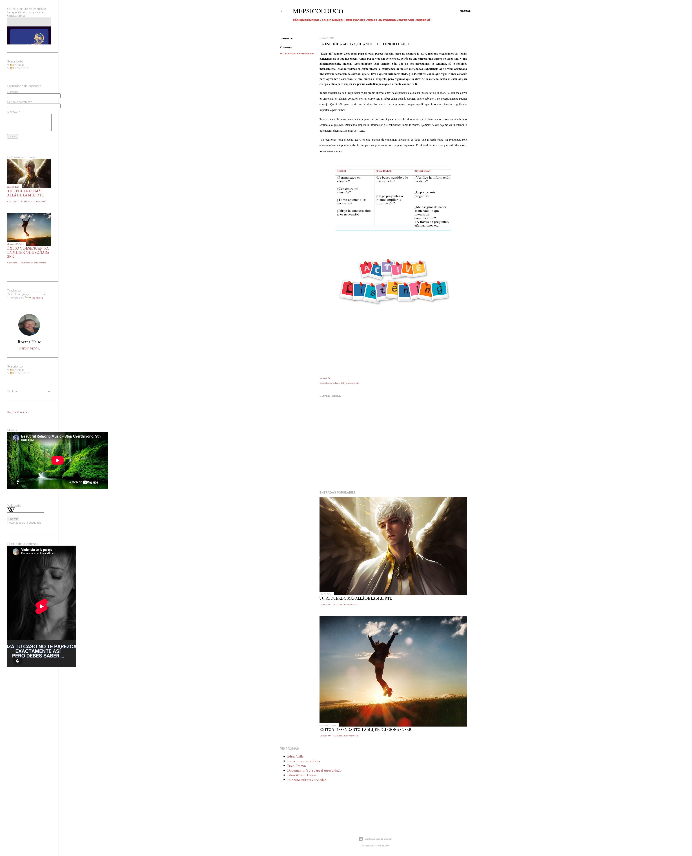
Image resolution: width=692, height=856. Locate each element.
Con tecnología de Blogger (378, 838)
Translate (37, 297)
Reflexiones (355, 20)
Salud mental (333, 20)
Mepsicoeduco (318, 10)
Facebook (406, 20)
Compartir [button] (286, 38)
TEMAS (372, 20)
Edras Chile (295, 756)
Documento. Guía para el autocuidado (314, 770)
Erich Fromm (296, 765)
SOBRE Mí (423, 20)
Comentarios (20, 68)
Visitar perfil (29, 348)
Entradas (18, 64)
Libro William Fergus (301, 775)
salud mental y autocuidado (297, 53)
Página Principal (306, 20)
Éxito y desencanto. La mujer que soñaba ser (365, 730)
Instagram (387, 20)
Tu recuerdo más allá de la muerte (356, 598)
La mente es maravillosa (303, 761)
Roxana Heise (29, 341)
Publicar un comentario (345, 604)
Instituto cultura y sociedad (306, 779)
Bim (387, 845)
